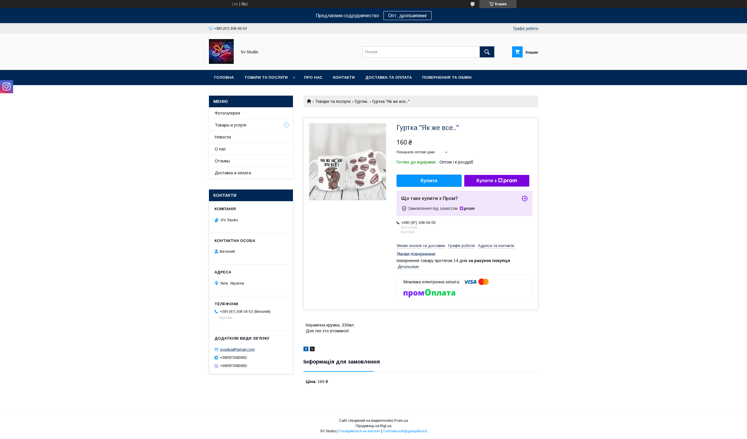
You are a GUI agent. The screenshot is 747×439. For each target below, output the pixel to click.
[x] (312, 349)
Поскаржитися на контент (359, 431)
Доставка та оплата (388, 77)
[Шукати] (487, 51)
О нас (220, 149)
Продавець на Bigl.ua (373, 426)
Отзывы (222, 161)
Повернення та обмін (447, 77)
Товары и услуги (230, 125)
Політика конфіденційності (405, 431)
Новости (223, 137)
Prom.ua (401, 421)
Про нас (313, 77)
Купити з (487, 180)
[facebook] (305, 349)
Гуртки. (361, 101)
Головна (224, 77)
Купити (429, 180)
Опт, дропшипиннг (407, 15)
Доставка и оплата (233, 173)
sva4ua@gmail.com (237, 349)
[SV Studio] (221, 62)
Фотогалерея (227, 113)
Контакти (344, 77)
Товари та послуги (266, 77)
